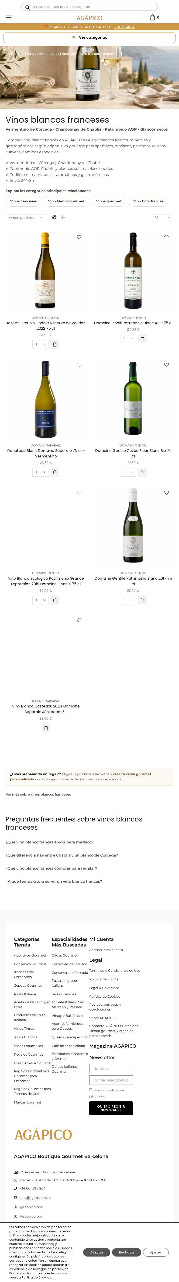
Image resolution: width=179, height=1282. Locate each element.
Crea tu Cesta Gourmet (33, 1063)
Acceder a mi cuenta (106, 950)
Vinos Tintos (24, 1028)
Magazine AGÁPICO (112, 1046)
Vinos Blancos (25, 1037)
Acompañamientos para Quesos (67, 1026)
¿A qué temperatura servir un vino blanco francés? (54, 881)
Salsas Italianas (64, 994)
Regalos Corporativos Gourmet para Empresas (31, 1076)
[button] (54, 344)
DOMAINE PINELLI (133, 317)
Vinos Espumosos (28, 1046)
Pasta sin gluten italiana (65, 983)
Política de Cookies (104, 996)
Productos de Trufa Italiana (29, 1017)
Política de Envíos (103, 979)
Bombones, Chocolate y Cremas (70, 1056)
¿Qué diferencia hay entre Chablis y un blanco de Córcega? (62, 855)
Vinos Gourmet (34, 53)
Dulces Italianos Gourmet (65, 1069)
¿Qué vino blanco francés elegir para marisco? (49, 842)
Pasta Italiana (25, 994)
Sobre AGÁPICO (102, 1018)
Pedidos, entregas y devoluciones (105, 1006)
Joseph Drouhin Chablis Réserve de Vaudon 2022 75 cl (46, 325)
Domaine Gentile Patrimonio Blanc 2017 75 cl (133, 581)
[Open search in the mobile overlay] (89, 7)
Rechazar (126, 1252)
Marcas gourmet (27, 1102)
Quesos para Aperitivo (70, 1037)
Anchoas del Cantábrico (24, 974)
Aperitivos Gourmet (30, 955)
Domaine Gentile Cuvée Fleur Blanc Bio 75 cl (133, 453)
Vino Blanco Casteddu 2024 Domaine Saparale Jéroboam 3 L (46, 708)
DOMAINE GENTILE (133, 445)
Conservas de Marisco (69, 964)
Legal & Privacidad (104, 988)
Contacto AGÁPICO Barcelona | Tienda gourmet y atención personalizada (114, 1031)
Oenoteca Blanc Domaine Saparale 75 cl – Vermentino (46, 453)
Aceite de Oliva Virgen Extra (32, 1004)
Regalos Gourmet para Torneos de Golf (32, 1091)
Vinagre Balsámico (67, 1016)
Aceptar (96, 1252)
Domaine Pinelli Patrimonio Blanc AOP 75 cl (133, 323)
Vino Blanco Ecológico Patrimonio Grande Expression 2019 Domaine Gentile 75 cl (46, 581)
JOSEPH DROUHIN (45, 317)
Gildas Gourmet (65, 955)
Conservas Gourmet (30, 964)
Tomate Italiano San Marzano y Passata (68, 1004)
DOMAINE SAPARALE (46, 445)
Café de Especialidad (68, 1046)
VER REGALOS (124, 27)
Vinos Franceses (64, 53)
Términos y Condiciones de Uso (114, 970)
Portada (12, 53)
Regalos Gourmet (28, 1054)
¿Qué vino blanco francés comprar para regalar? (51, 868)
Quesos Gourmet (28, 985)
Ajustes (156, 1252)
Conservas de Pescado (70, 973)
